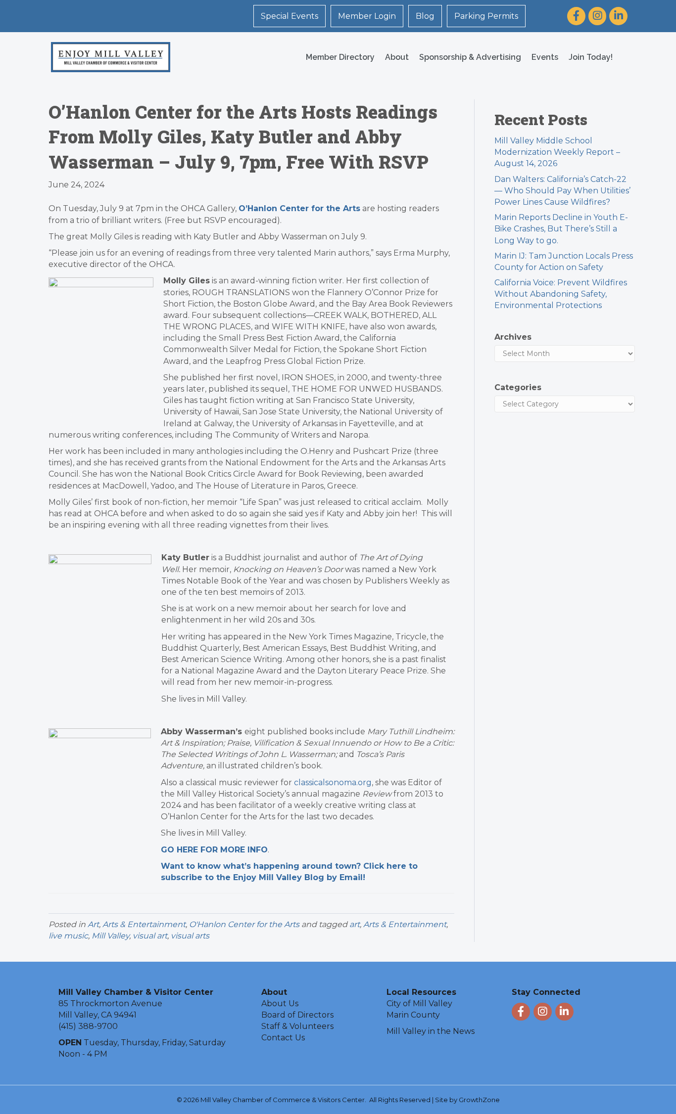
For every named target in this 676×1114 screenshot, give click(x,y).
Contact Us (283, 1037)
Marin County (413, 1015)
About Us (279, 1003)
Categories (517, 387)
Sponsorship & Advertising (470, 57)
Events (544, 57)
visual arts (190, 935)
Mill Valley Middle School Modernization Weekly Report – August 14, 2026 (557, 152)
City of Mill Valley (419, 1003)
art (354, 924)
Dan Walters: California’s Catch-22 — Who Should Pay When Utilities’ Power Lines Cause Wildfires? (562, 191)
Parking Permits (486, 16)
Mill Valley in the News (430, 1031)
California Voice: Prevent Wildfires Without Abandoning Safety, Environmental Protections (560, 294)
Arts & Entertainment (144, 924)
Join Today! (591, 57)
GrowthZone (479, 1100)
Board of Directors (297, 1015)
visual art (150, 935)
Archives (512, 337)
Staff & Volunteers (297, 1026)
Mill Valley (110, 935)
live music (68, 935)
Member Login (367, 16)
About (397, 57)
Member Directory (340, 57)
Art (93, 924)
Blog (425, 16)
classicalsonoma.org (333, 782)
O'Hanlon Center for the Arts (244, 924)
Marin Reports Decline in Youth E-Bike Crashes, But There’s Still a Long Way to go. (561, 229)
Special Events (289, 16)
